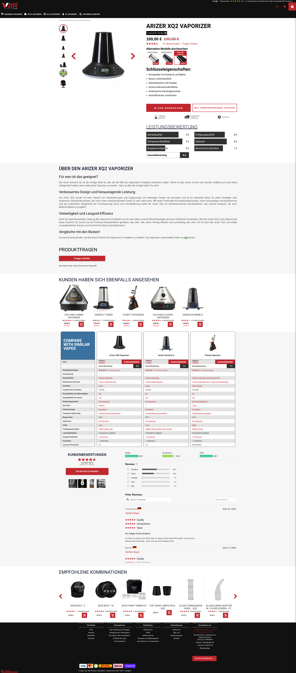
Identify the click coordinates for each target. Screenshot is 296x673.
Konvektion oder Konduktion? (119, 635)
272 (197, 320)
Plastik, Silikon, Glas (106, 429)
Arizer (101, 386)
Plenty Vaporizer (133, 314)
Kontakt (176, 638)
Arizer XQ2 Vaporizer (119, 355)
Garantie (91, 638)
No (146, 394)
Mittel (194, 425)
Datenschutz (148, 630)
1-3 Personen (103, 437)
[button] (284, 6)
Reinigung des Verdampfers (119, 632)
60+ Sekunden (104, 421)
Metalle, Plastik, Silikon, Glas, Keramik (158, 429)
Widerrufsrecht (148, 635)
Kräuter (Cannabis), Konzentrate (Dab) (206, 378)
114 (82, 611)
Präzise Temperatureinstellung (109, 413)
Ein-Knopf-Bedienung (199, 401)
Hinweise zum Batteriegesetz (148, 638)
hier (186, 237)
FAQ (91, 630)
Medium (102, 405)
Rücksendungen (176, 635)
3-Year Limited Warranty (107, 382)
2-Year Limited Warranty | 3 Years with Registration (210, 382)
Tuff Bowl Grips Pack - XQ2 (162, 607)
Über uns (176, 632)
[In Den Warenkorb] (81, 324)
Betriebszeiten (205, 648)
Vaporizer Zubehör (91, 14)
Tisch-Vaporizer (70, 20)
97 (109, 320)
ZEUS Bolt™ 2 (77, 605)
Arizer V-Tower (104, 314)
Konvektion (103, 409)
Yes (100, 394)
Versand (91, 632)
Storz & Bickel (197, 386)
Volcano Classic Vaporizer (163, 316)
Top (289, 662)
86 (168, 320)
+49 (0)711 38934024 (205, 639)
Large (194, 405)
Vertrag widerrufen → (204, 658)
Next (236, 597)
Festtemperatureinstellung (201, 413)
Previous (62, 597)
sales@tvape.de (208, 642)
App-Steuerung (104, 401)
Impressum (176, 630)
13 (139, 611)
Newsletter (91, 635)
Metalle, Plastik (197, 429)
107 (78, 320)
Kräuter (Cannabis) (106, 378)
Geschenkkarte (119, 641)
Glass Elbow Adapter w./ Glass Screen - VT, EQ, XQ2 (219, 607)
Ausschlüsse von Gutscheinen (148, 641)
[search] (277, 6)
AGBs (148, 632)
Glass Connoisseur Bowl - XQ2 (190, 607)
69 (138, 320)
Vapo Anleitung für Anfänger (119, 630)
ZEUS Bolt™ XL (106, 605)
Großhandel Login (119, 638)
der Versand (275, 1)
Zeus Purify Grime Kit (134, 605)
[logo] (9, 6)
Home (61, 20)
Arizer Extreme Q (193, 314)
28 (111, 611)
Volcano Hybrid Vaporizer (73, 316)
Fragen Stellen (190, 43)
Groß (100, 425)
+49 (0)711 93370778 (205, 645)
